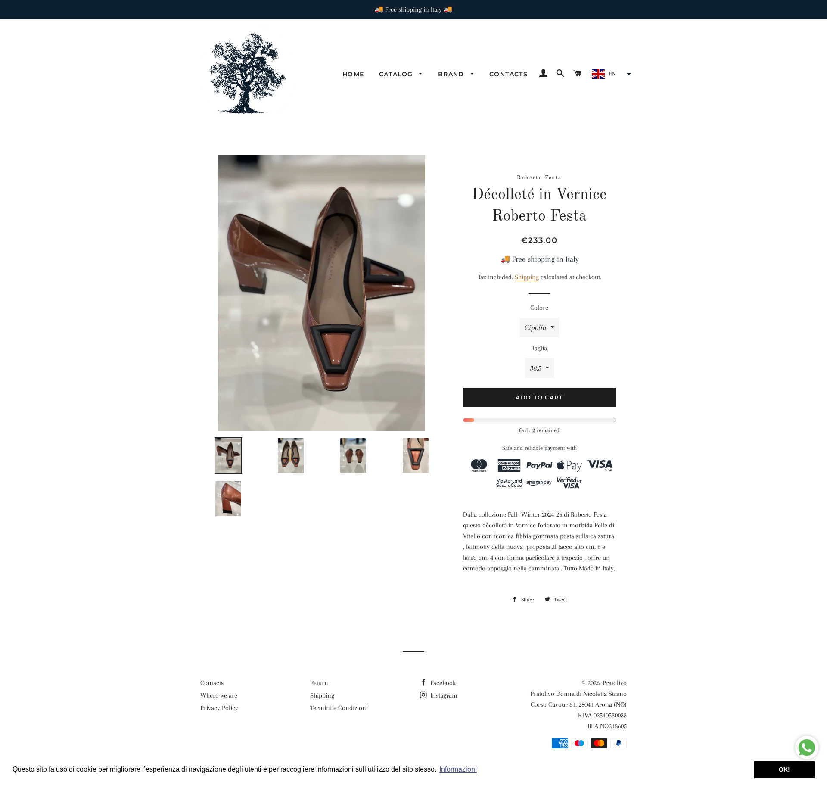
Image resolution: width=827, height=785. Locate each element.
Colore (539, 308)
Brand (452, 74)
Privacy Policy (219, 708)
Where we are (218, 695)
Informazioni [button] (458, 769)
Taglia (539, 348)
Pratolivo (615, 683)
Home (353, 74)
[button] (610, 74)
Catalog (397, 74)
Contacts (508, 74)
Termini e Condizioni (339, 708)
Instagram (443, 695)
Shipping (527, 277)
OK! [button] (784, 769)
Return (319, 683)
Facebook (442, 683)
